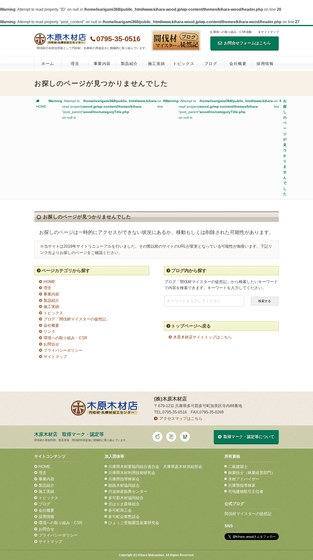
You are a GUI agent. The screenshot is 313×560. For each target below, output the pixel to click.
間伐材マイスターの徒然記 (247, 514)
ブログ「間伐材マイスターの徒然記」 (77, 319)
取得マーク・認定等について (249, 437)
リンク (49, 331)
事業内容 (102, 64)
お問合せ (51, 344)
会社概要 (237, 64)
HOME (49, 282)
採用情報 (265, 64)
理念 (75, 64)
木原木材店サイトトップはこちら (202, 337)
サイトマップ (270, 32)
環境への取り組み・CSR (65, 338)
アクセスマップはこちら (180, 418)
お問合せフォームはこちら (247, 43)
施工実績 (156, 64)
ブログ (210, 64)
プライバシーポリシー (63, 350)
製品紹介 (129, 64)
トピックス (183, 64)
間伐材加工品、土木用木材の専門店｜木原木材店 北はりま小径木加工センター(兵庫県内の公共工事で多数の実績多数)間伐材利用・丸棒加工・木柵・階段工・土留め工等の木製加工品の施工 (60, 39)
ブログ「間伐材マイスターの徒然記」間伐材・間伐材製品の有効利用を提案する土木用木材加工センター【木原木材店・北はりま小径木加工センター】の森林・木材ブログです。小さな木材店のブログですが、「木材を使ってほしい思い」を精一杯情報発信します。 (176, 40)
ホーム (47, 64)
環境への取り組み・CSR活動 (232, 32)
